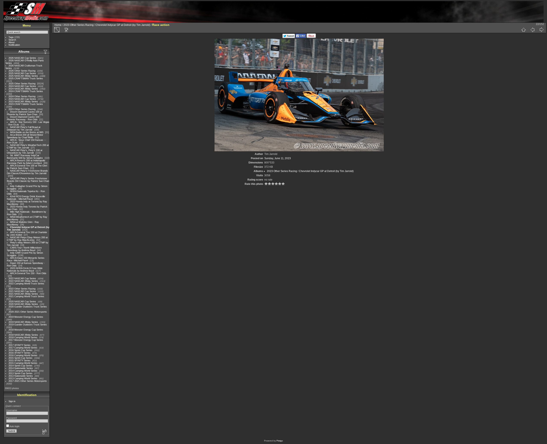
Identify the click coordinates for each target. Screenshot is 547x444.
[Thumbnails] (523, 29)
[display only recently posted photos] (46, 51)
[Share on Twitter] (288, 37)
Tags (11, 37)
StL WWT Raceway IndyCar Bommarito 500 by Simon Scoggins (25, 156)
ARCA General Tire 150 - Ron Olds (28, 273)
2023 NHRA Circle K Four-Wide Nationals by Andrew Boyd (25, 269)
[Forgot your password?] (44, 432)
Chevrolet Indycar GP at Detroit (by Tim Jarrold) (123, 25)
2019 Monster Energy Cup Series (26, 317)
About (12, 42)
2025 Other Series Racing (22, 83)
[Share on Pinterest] (311, 37)
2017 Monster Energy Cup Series (26, 340)
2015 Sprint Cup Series (20, 358)
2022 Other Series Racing (22, 288)
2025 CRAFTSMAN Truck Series (26, 78)
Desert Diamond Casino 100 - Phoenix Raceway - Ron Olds (24, 118)
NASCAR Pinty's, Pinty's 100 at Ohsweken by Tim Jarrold (24, 151)
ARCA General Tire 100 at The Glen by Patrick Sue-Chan (27, 166)
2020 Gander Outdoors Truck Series (28, 306)
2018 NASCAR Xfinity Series (23, 335)
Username (11, 410)
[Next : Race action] (541, 29)
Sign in (12, 401)
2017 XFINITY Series (20, 345)
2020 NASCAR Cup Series (22, 301)
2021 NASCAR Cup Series (22, 291)
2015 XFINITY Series (20, 360)
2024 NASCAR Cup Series (22, 86)
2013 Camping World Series (23, 378)
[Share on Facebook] (301, 37)
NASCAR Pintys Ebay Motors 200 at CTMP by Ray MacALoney (27, 238)
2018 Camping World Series (23, 337)
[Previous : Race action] (532, 29)
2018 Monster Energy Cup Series (26, 329)
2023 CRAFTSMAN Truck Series (26, 104)
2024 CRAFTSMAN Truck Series (26, 91)
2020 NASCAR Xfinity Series (23, 304)
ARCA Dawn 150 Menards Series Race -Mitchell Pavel (25, 259)
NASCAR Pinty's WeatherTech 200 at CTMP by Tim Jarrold (28, 146)
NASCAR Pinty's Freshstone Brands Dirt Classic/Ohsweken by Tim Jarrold (27, 172)
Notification (14, 45)
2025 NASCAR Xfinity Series (23, 76)
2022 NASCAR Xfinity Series (23, 281)
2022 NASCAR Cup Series (22, 278)
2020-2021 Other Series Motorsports (28, 311)
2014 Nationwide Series (21, 368)
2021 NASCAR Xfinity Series (23, 294)
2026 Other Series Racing (22, 70)
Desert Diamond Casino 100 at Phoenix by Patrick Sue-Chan (24, 113)
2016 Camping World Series (23, 355)
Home (58, 25)
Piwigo (279, 441)
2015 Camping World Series (23, 363)
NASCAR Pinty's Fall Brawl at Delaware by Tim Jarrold (23, 128)
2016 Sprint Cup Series (20, 350)
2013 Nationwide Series (21, 376)
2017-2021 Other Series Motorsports (28, 381)
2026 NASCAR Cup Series (22, 58)
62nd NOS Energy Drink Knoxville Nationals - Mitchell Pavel (26, 197)
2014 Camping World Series (23, 370)
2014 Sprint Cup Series (20, 365)
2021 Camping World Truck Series (26, 296)
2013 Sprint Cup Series (20, 373)
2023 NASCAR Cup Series (22, 99)
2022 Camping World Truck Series (26, 283)
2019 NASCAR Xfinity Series (23, 322)
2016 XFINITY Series (20, 352)
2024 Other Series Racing (22, 96)
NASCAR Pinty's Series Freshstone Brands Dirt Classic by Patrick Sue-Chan (28, 179)
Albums (23, 51)
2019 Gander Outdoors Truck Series (28, 324)
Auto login (14, 426)
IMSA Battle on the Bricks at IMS (26, 132)
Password (11, 418)
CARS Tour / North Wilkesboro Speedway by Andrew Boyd (24, 248)
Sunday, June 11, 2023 (277, 158)
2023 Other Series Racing (22, 109)
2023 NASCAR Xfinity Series (23, 101)
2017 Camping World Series (23, 347)
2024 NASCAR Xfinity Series (23, 88)
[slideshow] (66, 29)
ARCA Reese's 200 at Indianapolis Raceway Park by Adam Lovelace (26, 161)
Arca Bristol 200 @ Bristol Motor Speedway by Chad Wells (25, 136)
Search (12, 39)
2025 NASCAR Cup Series (22, 73)
